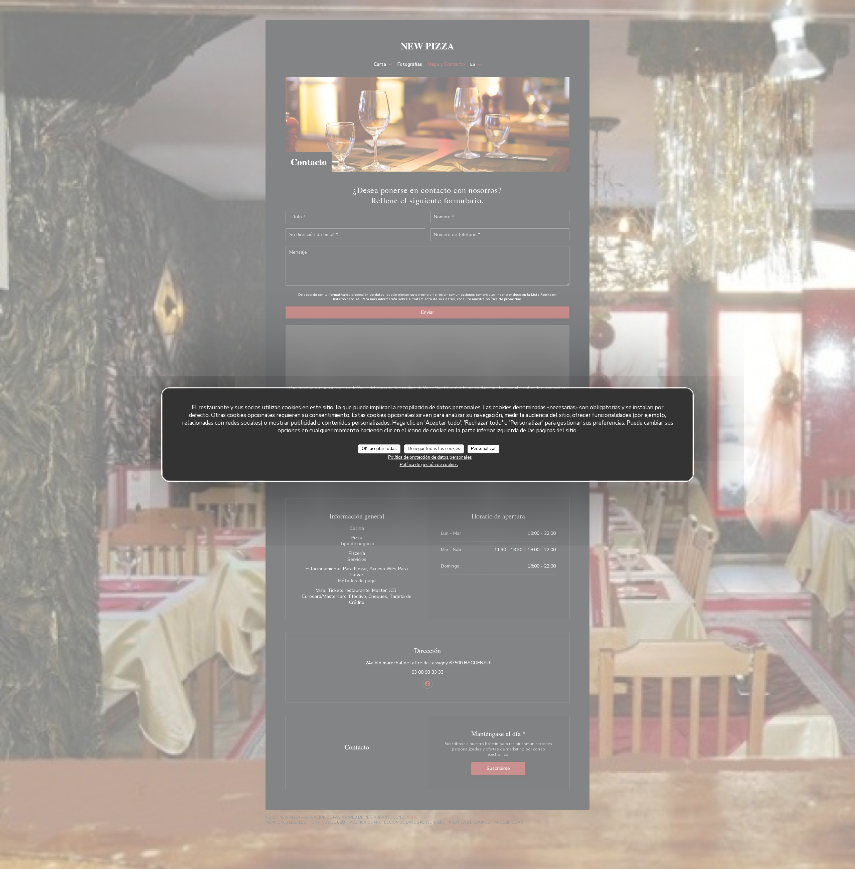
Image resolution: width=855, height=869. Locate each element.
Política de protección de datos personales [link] (430, 457)
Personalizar (483, 449)
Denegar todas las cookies (434, 449)
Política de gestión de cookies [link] (429, 465)
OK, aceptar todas (379, 449)
